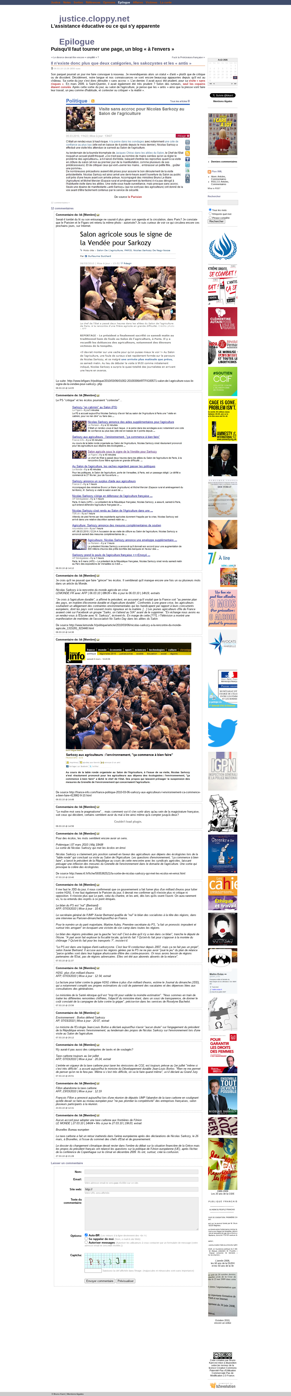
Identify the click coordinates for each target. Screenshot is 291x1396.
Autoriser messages (101, 1242)
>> (235, 84)
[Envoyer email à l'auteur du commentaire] (98, 214)
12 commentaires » (60, 202)
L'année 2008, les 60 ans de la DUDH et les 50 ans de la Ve (223, 1263)
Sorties (78, 2)
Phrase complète (221, 218)
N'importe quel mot (221, 214)
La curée (165, 2)
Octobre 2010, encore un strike (222, 1321)
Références (93, 2)
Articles (221, 176)
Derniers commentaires (224, 161)
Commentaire (64, 214)
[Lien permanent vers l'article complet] (52, 68)
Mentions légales (75, 1394)
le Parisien (135, 196)
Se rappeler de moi (101, 1239)
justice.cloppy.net (94, 18)
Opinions (109, 2)
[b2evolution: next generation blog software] (222, 1388)
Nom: (78, 1171)
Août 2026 (223, 60)
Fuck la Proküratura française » (188, 57)
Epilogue (124, 2)
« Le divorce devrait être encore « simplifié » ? (75, 57)
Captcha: (76, 1255)
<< (211, 84)
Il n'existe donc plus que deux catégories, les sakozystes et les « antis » (121, 63)
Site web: (76, 1189)
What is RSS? (214, 188)
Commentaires (218, 179)
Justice (55, 2)
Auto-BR (93, 1235)
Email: (77, 1179)
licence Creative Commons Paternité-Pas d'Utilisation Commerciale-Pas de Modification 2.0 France (223, 1372)
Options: (76, 1235)
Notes (67, 2)
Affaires (138, 2)
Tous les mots (219, 210)
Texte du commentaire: (73, 1201)
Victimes (151, 2)
